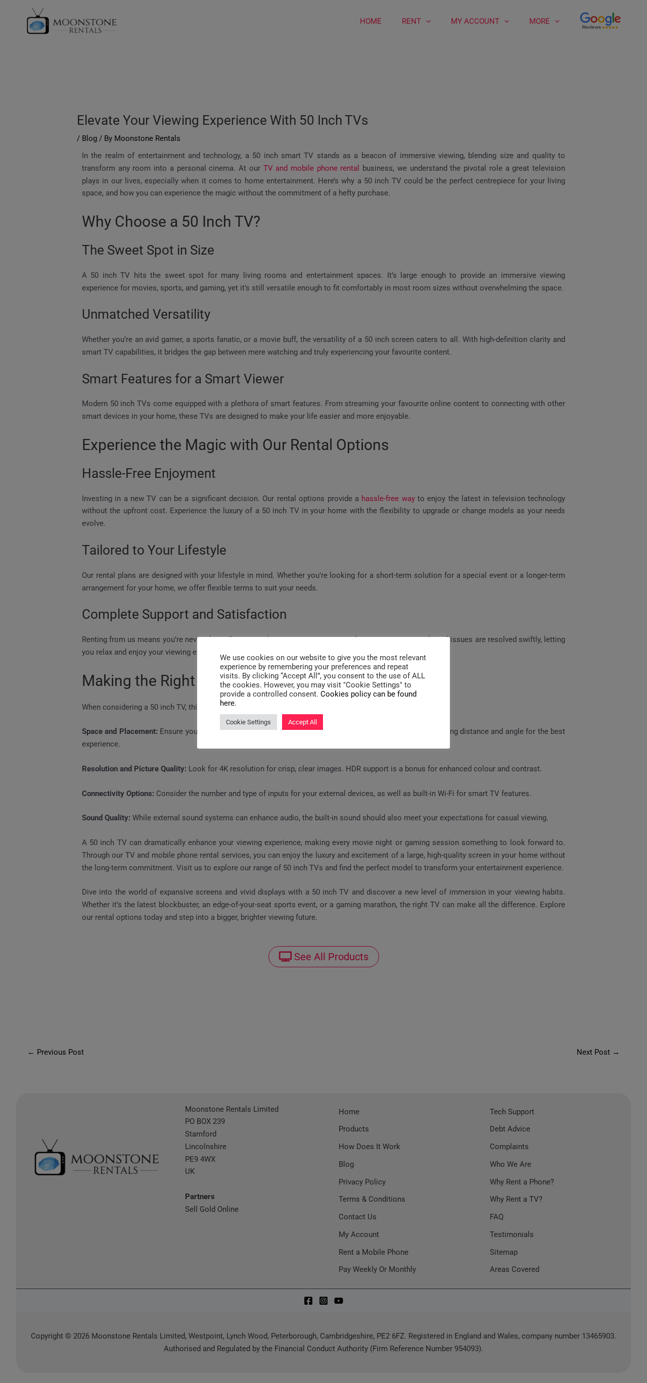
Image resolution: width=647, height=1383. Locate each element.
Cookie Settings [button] (248, 722)
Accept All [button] (302, 722)
